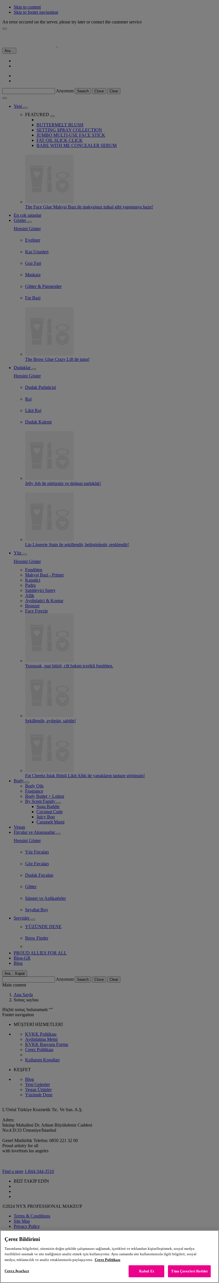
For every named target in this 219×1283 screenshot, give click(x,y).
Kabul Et (146, 1271)
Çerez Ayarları (17, 1271)
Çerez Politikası (107, 1260)
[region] (109, 1256)
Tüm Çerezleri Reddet (189, 1271)
